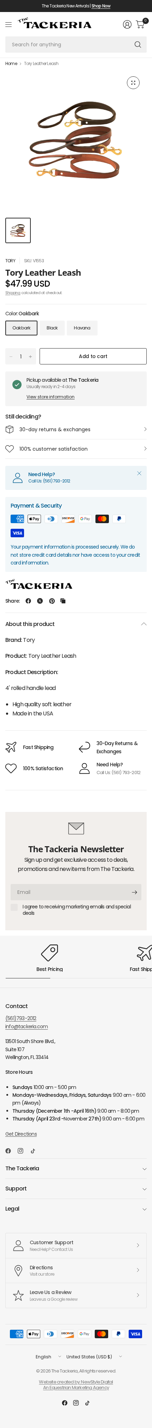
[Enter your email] (134, 892)
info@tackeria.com (26, 1026)
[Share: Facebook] (28, 600)
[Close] (139, 473)
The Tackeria (22, 1168)
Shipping (13, 292)
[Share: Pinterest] (52, 600)
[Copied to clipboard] (63, 600)
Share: (12, 600)
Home (11, 64)
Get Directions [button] (21, 1133)
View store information (51, 397)
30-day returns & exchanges (54, 429)
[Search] (138, 44)
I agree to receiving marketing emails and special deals (77, 910)
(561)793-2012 (20, 1018)
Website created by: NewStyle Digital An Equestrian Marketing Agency (76, 1385)
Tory (10, 261)
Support (16, 1188)
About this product (30, 624)
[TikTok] (35, 1151)
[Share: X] (40, 600)
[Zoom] (133, 82)
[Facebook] (11, 1151)
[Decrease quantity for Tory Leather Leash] (11, 357)
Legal (12, 1209)
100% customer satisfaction (53, 448)
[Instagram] (23, 1151)
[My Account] (127, 24)
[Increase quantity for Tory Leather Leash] (30, 357)
